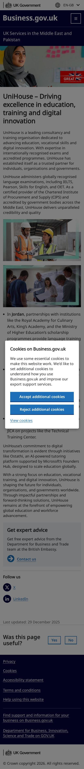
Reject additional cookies (42, 409)
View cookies (21, 420)
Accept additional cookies (42, 396)
